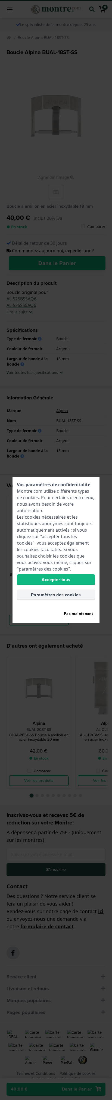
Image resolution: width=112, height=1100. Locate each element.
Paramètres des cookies (56, 595)
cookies (31, 498)
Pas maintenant (78, 614)
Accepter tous (56, 579)
